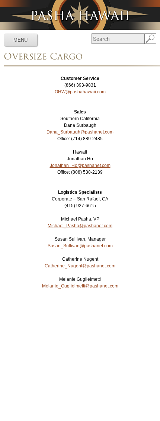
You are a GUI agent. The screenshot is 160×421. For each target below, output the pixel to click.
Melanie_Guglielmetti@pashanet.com (80, 286)
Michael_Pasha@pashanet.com (80, 225)
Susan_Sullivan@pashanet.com (80, 245)
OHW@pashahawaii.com (80, 91)
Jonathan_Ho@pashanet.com (80, 165)
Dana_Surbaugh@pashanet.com (80, 132)
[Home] (80, 15)
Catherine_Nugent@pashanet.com (80, 266)
